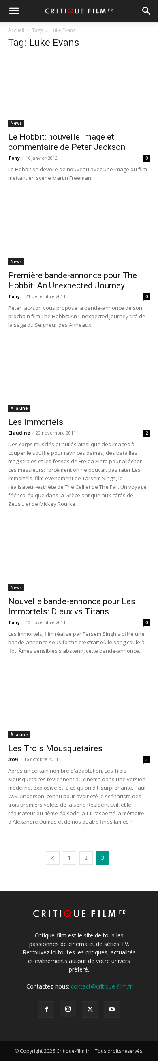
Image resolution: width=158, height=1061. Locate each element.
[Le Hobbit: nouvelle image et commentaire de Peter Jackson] (79, 92)
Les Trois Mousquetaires (55, 748)
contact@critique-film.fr (101, 986)
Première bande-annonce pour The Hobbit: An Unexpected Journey (72, 280)
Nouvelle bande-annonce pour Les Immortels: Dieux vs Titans (71, 606)
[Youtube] (112, 1009)
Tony (14, 158)
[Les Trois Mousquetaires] (79, 703)
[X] (90, 1009)
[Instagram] (68, 1009)
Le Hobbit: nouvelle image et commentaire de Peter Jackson (66, 142)
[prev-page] (53, 858)
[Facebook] (46, 1009)
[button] (14, 11)
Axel (13, 759)
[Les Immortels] (79, 377)
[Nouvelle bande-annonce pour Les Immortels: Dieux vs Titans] (79, 556)
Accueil (16, 30)
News (16, 123)
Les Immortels (35, 422)
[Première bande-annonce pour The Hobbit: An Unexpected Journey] (79, 230)
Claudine (19, 433)
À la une (19, 408)
